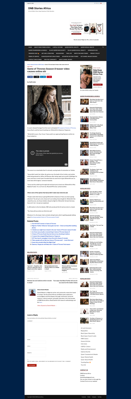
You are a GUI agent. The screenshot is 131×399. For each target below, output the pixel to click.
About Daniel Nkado (65, 59)
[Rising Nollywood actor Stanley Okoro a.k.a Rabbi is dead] (52, 260)
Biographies (60, 53)
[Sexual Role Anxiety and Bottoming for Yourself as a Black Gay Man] (84, 143)
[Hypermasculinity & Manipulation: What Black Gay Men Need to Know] (84, 260)
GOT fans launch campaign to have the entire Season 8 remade (50, 238)
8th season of (67, 128)
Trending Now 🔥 (33, 53)
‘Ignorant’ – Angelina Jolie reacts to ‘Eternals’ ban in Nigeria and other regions (34, 267)
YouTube (99, 396)
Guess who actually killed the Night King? (44, 242)
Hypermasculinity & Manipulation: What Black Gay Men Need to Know (96, 261)
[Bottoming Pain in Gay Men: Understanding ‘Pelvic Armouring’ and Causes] (84, 268)
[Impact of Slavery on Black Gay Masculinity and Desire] (84, 200)
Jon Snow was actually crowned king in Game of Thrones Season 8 (51, 232)
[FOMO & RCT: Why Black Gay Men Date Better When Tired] (84, 125)
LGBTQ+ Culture (58, 47)
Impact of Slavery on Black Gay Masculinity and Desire (97, 201)
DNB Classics (41, 64)
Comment (30, 321)
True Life (69, 53)
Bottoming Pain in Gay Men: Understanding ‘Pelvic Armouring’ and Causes (96, 270)
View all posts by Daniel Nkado (46, 305)
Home (30, 47)
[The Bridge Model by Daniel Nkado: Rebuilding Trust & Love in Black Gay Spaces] (84, 133)
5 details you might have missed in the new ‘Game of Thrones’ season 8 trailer (54, 230)
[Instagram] (99, 3)
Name (29, 339)
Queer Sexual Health (87, 47)
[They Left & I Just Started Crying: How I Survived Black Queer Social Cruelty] (84, 309)
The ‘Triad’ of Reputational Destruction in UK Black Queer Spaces (97, 293)
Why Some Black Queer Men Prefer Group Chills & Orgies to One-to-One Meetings (97, 301)
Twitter (88, 396)
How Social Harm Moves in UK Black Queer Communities (96, 118)
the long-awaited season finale (45, 217)
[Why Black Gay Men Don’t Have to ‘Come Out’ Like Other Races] (84, 99)
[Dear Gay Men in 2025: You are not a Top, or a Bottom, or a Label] (84, 192)
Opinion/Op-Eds (93, 50)
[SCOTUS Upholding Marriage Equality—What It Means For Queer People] (84, 216)
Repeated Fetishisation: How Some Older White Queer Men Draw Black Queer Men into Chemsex (97, 109)
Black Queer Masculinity (57, 50)
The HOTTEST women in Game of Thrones (44, 223)
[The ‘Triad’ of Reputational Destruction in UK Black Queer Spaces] (84, 291)
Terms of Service (33, 56)
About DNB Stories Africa (42, 47)
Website (29, 352)
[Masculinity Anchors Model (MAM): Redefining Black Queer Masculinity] (84, 179)
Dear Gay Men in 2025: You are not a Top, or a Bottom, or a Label (96, 193)
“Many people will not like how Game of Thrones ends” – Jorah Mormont (52, 240)
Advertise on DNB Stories (70, 56)
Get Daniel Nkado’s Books (89, 56)
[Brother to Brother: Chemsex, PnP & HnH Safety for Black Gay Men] (84, 252)
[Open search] (103, 47)
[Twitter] (97, 3)
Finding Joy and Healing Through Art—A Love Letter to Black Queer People (96, 244)
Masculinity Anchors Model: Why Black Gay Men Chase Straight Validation (96, 152)
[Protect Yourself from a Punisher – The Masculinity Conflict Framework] (84, 160)
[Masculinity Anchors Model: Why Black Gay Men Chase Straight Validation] (84, 151)
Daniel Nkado (38, 73)
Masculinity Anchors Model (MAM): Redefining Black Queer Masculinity (97, 180)
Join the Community (50, 59)
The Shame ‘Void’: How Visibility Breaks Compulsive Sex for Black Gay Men (96, 171)
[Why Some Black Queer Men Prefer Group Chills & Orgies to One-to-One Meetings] (84, 299)
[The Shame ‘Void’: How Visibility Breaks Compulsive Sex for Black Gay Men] (84, 169)
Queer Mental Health (71, 47)
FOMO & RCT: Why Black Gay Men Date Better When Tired (96, 126)
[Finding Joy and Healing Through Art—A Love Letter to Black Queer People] (84, 242)
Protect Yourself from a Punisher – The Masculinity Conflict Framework (96, 162)
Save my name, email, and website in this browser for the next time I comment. (49, 361)
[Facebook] (95, 3)
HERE (86, 90)
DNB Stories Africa (39, 8)
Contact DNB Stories (35, 59)
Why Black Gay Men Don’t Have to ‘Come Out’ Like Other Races (96, 101)
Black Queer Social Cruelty (77, 50)
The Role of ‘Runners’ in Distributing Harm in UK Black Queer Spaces (96, 320)
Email (29, 346)
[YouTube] (101, 3)
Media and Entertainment (88, 349)
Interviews (84, 344)
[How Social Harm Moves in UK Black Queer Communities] (84, 117)
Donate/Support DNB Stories (50, 56)
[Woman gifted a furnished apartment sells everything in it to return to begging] (69, 260)
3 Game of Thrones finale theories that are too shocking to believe (51, 234)
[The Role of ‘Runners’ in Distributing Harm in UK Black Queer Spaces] (84, 318)
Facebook (84, 396)
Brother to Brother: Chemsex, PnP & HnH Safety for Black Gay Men (96, 253)
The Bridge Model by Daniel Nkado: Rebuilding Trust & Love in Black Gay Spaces (96, 135)
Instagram (94, 396)
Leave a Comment (45, 73)
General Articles (34, 64)
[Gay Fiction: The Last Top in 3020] (84, 225)
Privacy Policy (95, 53)
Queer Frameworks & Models (37, 50)
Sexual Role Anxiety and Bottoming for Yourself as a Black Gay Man (96, 144)
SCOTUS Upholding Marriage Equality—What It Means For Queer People (96, 218)
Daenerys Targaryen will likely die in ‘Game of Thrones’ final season (51, 244)
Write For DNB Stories (81, 53)
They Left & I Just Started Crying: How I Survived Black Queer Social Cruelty (96, 311)
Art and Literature (48, 53)
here (40, 302)
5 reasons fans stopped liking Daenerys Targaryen (46, 236)
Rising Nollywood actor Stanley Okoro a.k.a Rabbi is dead (52, 267)
